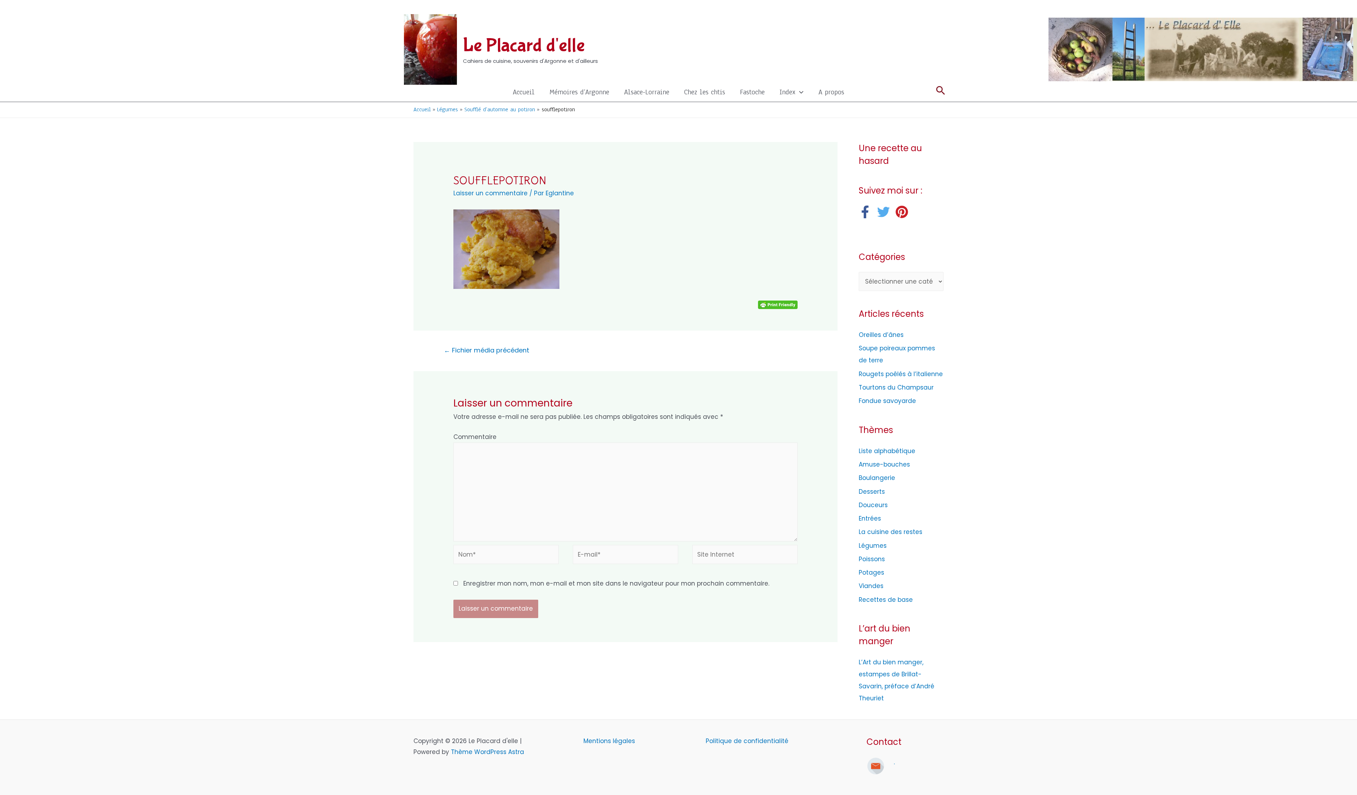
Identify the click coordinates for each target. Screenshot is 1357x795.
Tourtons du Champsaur (896, 387)
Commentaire (475, 437)
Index (787, 92)
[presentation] (799, 92)
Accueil (524, 92)
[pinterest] (903, 212)
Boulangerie (877, 478)
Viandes (871, 586)
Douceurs (873, 505)
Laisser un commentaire (490, 193)
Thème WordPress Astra (487, 752)
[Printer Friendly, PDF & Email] (778, 304)
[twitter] (885, 212)
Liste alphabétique (887, 451)
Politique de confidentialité (747, 741)
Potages (871, 572)
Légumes (873, 545)
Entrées (870, 518)
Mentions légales (610, 741)
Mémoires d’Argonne (579, 92)
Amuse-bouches (884, 464)
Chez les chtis (704, 92)
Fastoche (752, 92)
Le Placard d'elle (524, 45)
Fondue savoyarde (887, 401)
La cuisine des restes (890, 532)
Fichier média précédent (486, 350)
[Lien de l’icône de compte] (940, 9)
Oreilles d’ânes (881, 335)
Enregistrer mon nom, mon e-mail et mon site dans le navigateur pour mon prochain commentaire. (616, 583)
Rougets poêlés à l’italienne (901, 374)
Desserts (872, 491)
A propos (831, 92)
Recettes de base (886, 599)
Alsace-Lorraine (646, 92)
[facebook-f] (867, 212)
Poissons (872, 559)
